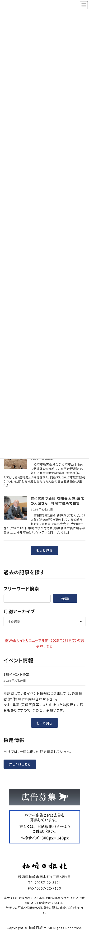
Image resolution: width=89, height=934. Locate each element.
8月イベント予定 (17, 674)
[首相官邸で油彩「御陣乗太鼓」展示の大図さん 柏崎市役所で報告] (15, 508)
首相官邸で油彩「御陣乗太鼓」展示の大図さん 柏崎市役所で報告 (57, 500)
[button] (44, 550)
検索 (65, 598)
